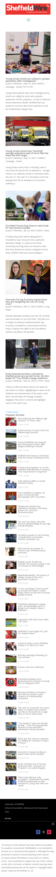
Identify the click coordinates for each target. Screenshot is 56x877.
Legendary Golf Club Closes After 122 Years (33, 620)
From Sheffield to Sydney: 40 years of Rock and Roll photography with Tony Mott (31, 494)
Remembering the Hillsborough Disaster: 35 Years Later (32, 419)
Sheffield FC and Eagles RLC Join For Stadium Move (33, 632)
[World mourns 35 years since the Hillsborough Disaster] (11, 437)
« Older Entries (12, 412)
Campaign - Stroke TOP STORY (19, 87)
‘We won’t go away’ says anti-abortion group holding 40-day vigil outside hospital (34, 523)
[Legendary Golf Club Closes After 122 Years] (11, 626)
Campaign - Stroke (14, 161)
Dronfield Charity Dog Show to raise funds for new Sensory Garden (27, 226)
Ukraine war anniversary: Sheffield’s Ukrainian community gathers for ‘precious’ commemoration (32, 509)
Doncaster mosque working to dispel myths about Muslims (32, 753)
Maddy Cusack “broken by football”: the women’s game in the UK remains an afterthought (34, 563)
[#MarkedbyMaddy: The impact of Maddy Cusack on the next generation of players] (11, 581)
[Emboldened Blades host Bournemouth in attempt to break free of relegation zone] (11, 685)
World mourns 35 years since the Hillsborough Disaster (33, 431)
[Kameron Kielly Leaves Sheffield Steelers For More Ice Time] (11, 649)
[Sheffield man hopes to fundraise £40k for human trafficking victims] (11, 462)
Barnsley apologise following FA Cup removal (32, 656)
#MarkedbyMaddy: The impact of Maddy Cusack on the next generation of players (33, 577)
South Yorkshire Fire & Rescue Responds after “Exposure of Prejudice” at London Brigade (32, 765)
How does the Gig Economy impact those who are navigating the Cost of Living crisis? (26, 301)
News (46, 230)
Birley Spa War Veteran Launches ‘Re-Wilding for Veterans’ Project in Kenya (33, 740)
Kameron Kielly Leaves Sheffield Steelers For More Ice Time (33, 644)
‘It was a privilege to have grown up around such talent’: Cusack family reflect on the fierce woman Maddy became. (34, 591)
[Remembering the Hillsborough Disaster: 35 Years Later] (11, 425)
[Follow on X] (43, 832)
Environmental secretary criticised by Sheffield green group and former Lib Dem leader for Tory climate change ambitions (27, 376)
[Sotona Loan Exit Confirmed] (11, 673)
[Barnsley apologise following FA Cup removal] (11, 661)
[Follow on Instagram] (49, 832)
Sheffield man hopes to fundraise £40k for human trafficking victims (33, 456)
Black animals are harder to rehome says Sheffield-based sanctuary (31, 550)
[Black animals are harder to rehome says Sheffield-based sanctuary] (11, 555)
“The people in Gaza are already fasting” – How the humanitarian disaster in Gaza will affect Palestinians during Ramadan (33, 726)
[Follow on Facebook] (38, 832)
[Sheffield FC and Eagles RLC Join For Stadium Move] (11, 638)
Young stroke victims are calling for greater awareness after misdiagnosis (28, 79)
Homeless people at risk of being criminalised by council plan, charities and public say (33, 537)
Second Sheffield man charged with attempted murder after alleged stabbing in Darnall (32, 444)
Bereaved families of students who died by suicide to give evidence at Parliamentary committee (32, 695)
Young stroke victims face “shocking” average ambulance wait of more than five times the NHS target (27, 153)
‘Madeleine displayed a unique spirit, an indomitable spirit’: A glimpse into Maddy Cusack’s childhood (32, 607)
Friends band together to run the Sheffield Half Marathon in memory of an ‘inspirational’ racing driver (34, 469)
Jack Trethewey (15, 83)
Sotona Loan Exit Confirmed (31, 667)
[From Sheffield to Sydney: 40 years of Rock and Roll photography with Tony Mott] (11, 499)
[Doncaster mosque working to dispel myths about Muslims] (11, 758)
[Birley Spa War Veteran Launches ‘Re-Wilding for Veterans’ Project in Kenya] (11, 745)
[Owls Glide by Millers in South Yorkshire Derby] (11, 487)
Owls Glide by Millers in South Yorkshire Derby (31, 482)
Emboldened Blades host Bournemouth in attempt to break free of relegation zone (33, 681)
